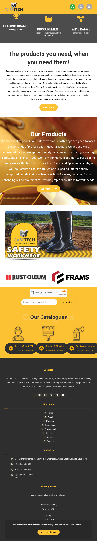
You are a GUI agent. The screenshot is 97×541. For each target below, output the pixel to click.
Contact (50, 441)
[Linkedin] (57, 395)
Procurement (50, 429)
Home (50, 413)
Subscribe (67, 302)
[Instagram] (39, 395)
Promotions (50, 425)
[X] (51, 395)
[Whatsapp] (45, 395)
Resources (50, 433)
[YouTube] (63, 395)
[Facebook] (34, 395)
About (50, 417)
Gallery (50, 437)
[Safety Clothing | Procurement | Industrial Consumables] (14, 7)
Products (50, 421)
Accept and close (48, 532)
